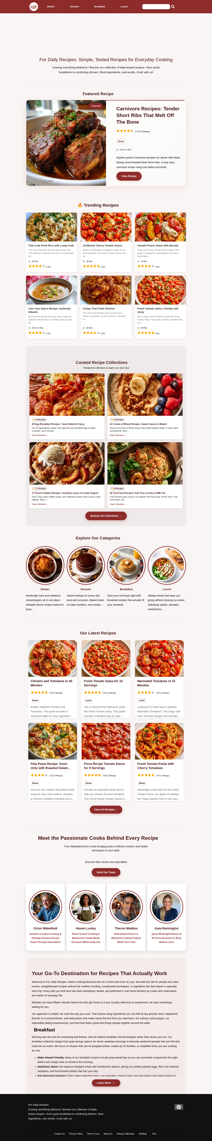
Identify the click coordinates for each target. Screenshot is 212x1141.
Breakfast (99, 6)
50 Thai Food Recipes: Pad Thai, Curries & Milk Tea (137, 493)
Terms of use (93, 1133)
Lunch (124, 6)
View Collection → (40, 435)
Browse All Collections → (106, 515)
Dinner (51, 6)
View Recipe (129, 176)
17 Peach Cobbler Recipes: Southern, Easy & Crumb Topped (65, 493)
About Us (108, 1133)
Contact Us (59, 1133)
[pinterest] (179, 1107)
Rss (154, 1133)
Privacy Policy (76, 1133)
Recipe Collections (125, 1133)
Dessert (74, 6)
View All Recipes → (106, 809)
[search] (173, 6)
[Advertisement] (106, 35)
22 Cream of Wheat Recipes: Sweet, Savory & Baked (138, 424)
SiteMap (143, 1133)
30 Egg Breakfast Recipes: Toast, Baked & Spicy (58, 424)
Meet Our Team (106, 872)
